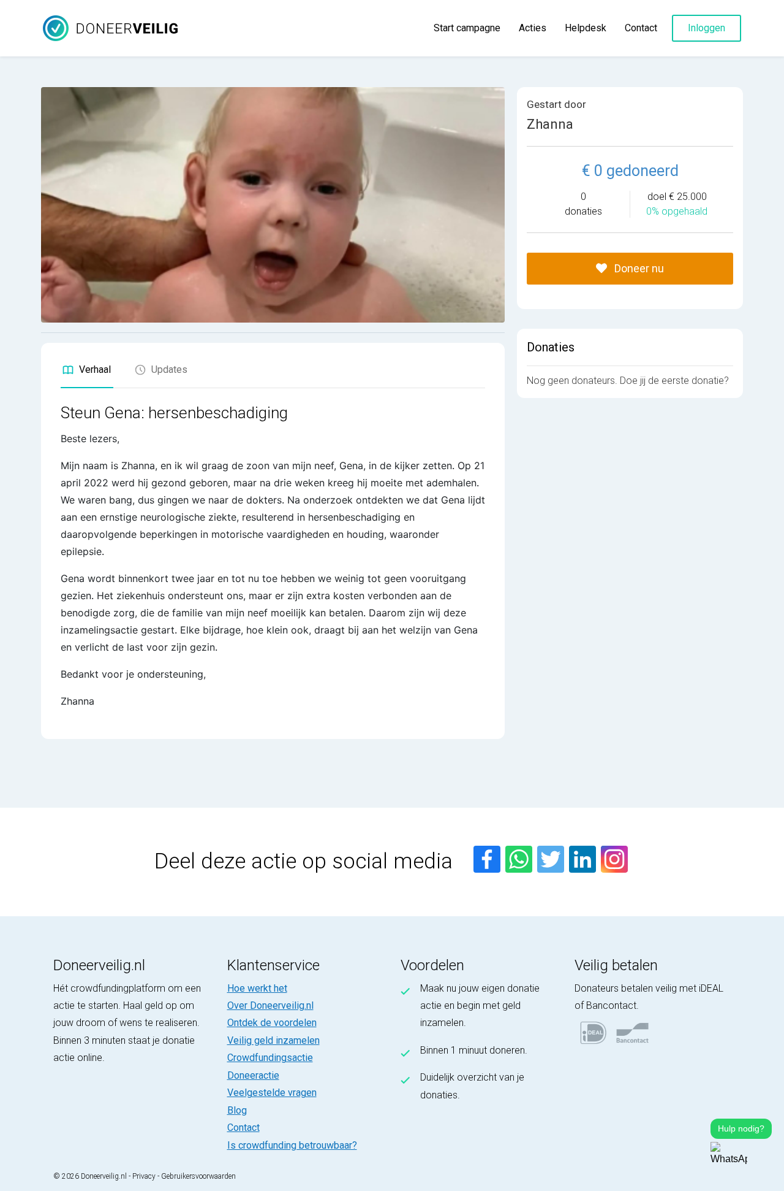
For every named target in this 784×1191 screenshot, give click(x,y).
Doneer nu (638, 268)
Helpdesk (585, 28)
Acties (532, 28)
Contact (641, 28)
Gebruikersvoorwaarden (198, 1176)
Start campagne (467, 28)
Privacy (144, 1176)
